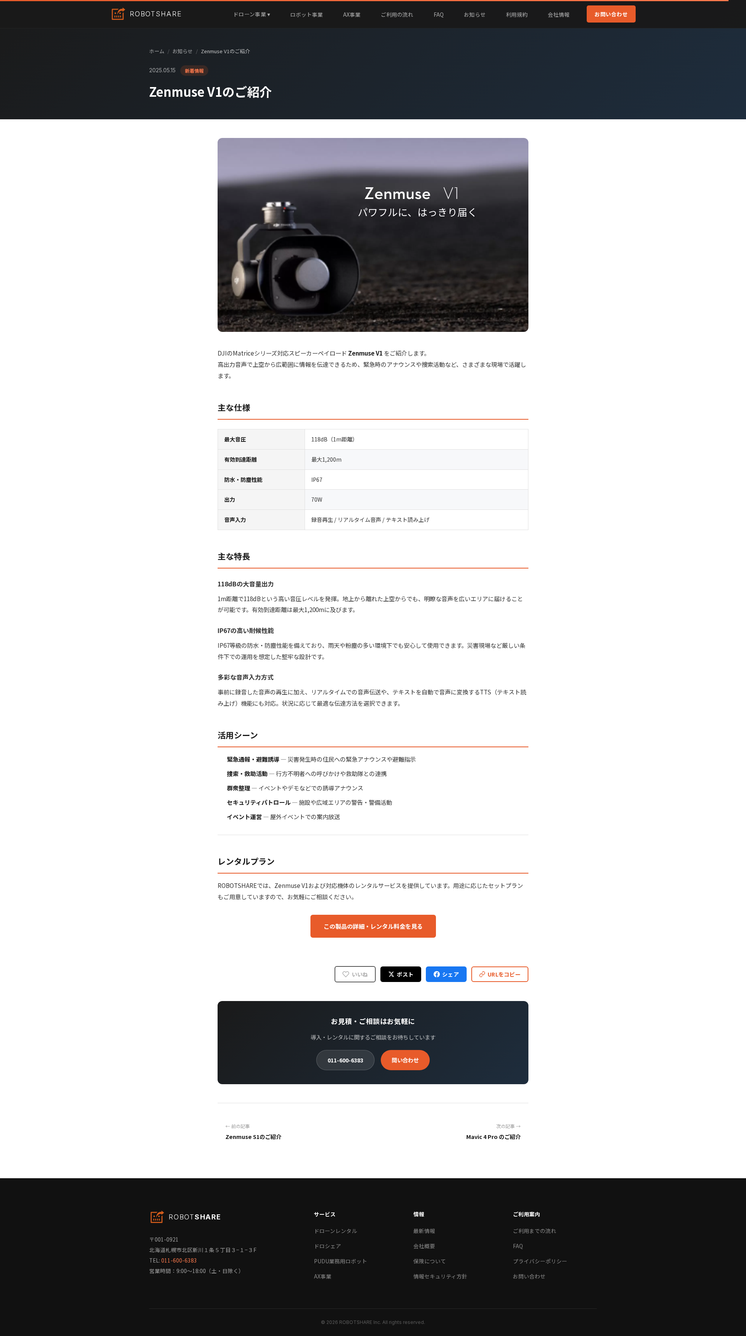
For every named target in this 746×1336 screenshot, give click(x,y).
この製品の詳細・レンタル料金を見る (373, 926)
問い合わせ (405, 1060)
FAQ (439, 14)
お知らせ (475, 14)
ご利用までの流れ (534, 1231)
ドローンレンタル (335, 1231)
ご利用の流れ (397, 14)
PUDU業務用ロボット (340, 1261)
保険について (429, 1261)
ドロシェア (327, 1246)
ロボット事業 (306, 14)
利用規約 (517, 14)
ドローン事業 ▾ (251, 14)
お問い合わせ (611, 14)
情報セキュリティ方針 (440, 1276)
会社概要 (424, 1246)
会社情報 (559, 14)
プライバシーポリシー (540, 1261)
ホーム (156, 51)
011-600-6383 (345, 1060)
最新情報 (424, 1231)
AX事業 (352, 14)
